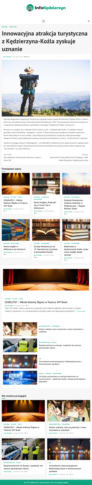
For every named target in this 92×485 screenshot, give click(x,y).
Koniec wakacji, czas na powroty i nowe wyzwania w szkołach (20, 329)
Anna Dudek (7, 57)
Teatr (20, 197)
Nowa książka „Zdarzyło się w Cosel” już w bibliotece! (46, 184)
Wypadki (48, 373)
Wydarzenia (38, 199)
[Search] (88, 21)
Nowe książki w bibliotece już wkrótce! (16, 230)
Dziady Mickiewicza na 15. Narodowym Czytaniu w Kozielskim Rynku (46, 230)
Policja (54, 342)
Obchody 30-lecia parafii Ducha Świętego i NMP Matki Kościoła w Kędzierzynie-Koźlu (69, 157)
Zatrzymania (57, 373)
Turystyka (13, 27)
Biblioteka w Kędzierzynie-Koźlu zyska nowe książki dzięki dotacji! (76, 230)
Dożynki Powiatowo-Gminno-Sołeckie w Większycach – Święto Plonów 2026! (76, 184)
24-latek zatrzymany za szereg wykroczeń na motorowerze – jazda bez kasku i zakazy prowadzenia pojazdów (20, 378)
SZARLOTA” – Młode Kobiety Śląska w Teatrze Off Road (16, 184)
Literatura (45, 197)
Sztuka (13, 197)
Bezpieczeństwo (44, 326)
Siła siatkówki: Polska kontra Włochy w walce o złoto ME (23, 157)
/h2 (40, 358)
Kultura (5, 27)
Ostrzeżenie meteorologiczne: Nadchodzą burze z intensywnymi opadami (20, 361)
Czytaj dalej (81, 311)
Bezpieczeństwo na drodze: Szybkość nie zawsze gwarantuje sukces (20, 345)
